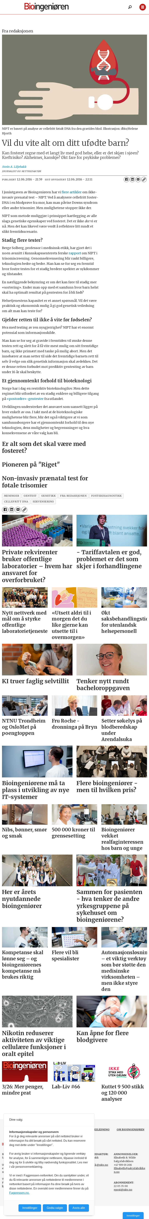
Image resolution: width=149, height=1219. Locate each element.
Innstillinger (133, 1215)
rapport (75, 253)
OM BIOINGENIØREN (130, 1129)
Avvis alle (79, 1207)
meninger (11, 495)
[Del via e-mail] (138, 179)
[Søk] (130, 7)
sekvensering (43, 501)
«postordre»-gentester (25, 399)
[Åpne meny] (142, 7)
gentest (30, 495)
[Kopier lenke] (144, 179)
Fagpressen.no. (19, 1192)
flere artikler (72, 192)
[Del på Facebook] (126, 179)
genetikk (48, 495)
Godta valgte (55, 1207)
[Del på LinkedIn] (132, 179)
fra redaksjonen (73, 495)
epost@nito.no (123, 1189)
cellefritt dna (16, 501)
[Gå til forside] (52, 7)
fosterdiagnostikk (106, 495)
